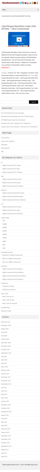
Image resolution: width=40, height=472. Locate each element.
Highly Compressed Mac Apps (11, 182)
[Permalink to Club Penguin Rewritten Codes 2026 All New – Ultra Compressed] (20, 47)
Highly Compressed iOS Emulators (12, 279)
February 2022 (5, 370)
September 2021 (6, 384)
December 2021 (6, 377)
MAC (18, 73)
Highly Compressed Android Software (14, 200)
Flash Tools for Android (9, 303)
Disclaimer (4, 144)
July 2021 (4, 387)
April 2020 (4, 425)
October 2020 (5, 408)
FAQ (2, 151)
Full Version (4, 283)
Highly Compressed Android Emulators (14, 276)
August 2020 (5, 415)
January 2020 (5, 432)
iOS (15, 73)
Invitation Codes (6, 311)
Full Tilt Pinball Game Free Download (12, 113)
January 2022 (5, 373)
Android (10, 73)
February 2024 (5, 322)
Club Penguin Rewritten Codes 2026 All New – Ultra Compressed (18, 27)
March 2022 (4, 366)
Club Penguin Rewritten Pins (10, 90)
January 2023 (5, 339)
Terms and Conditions (8, 141)
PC (29, 75)
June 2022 (4, 360)
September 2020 (6, 411)
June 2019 (4, 456)
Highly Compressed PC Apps (11, 168)
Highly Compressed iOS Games (11, 206)
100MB (4, 238)
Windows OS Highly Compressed (12, 255)
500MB (4, 224)
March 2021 (4, 398)
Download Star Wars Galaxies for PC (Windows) (16, 123)
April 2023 (4, 335)
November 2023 (6, 325)
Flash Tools (4, 293)
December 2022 (6, 342)
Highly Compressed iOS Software (12, 213)
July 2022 (4, 356)
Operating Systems (7, 252)
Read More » (5, 67)
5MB (3, 244)
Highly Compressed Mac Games (12, 179)
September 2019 (6, 446)
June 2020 (4, 418)
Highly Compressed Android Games (13, 193)
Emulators (4, 266)
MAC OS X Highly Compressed (11, 258)
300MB (4, 231)
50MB (4, 241)
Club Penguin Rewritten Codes (27, 83)
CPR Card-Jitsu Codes (22, 93)
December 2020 (6, 405)
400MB (4, 227)
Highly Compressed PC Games (11, 165)
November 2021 (6, 380)
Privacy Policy (5, 137)
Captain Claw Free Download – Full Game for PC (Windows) (19, 126)
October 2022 (5, 349)
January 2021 (5, 401)
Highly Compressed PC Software (12, 172)
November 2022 (6, 346)
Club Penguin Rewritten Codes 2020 (13, 85)
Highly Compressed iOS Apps (11, 210)
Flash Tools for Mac (8, 300)
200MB (4, 234)
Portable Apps (5, 307)
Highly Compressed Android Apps (12, 196)
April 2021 (4, 394)
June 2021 (4, 391)
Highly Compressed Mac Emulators (13, 272)
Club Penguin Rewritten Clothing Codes (19, 80)
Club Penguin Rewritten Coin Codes (27, 88)
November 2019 (6, 439)
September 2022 (6, 353)
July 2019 (4, 453)
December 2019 (6, 436)
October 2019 (5, 442)
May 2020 (4, 422)
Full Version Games (8, 286)
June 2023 (4, 332)
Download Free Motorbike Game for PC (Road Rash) (17, 116)
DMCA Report (5, 148)
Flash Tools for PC (8, 296)
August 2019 (5, 449)
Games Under (5, 217)
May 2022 (4, 363)
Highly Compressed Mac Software (12, 186)
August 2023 (5, 329)
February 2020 (5, 429)
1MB (3, 248)
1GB (3, 220)
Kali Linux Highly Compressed (11, 262)
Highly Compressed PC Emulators (12, 269)
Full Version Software (8, 289)
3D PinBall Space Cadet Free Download (13, 120)
